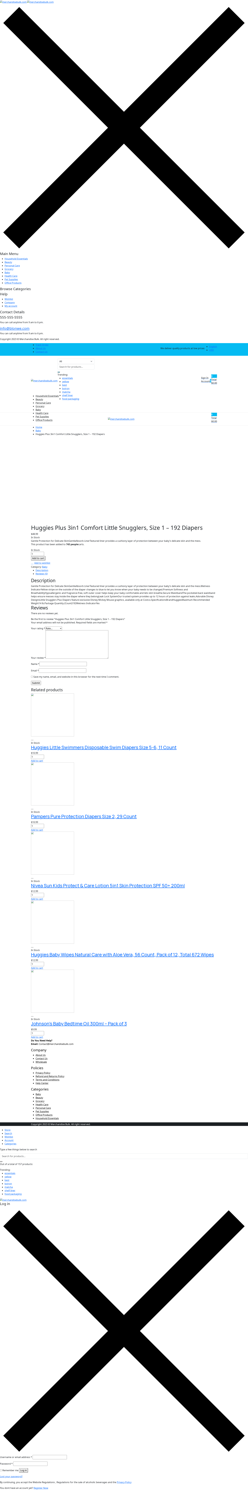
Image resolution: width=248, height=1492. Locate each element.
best (64, 385)
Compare (10, 302)
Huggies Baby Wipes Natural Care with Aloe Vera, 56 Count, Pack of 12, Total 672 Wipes (122, 954)
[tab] (126, 570)
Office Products (13, 282)
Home (39, 427)
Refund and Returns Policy (50, 1076)
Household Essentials (16, 258)
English (213, 346)
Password (6, 1463)
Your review (38, 657)
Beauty (8, 262)
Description (42, 570)
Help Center (42, 1083)
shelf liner (67, 395)
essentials (67, 378)
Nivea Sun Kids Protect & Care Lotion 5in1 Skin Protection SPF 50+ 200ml (108, 885)
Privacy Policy (43, 1072)
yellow (65, 381)
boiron (65, 388)
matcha (66, 391)
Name (35, 664)
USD (211, 350)
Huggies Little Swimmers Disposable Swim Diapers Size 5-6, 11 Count (104, 747)
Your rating (38, 628)
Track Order (42, 344)
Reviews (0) (42, 573)
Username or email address (16, 1457)
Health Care (11, 276)
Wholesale (41, 1062)
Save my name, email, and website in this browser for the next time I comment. (76, 676)
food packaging (70, 398)
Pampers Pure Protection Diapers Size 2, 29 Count (84, 816)
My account (11, 306)
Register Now (41, 1488)
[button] (214, 379)
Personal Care (12, 265)
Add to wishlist (42, 563)
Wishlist (9, 299)
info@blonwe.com (14, 328)
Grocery (9, 269)
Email (35, 670)
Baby (7, 272)
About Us (41, 348)
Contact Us (42, 351)
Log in (23, 1470)
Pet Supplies (11, 279)
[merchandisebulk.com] (27, 1)
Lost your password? (11, 1476)
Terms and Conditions (47, 1079)
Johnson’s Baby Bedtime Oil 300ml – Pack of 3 (79, 1023)
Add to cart (38, 558)
